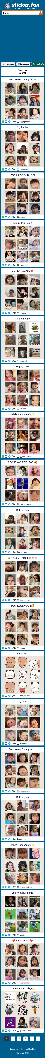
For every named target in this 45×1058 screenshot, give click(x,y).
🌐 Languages (23, 64)
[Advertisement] (22, 38)
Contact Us (14, 1049)
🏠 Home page (8, 64)
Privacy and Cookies (27, 1049)
